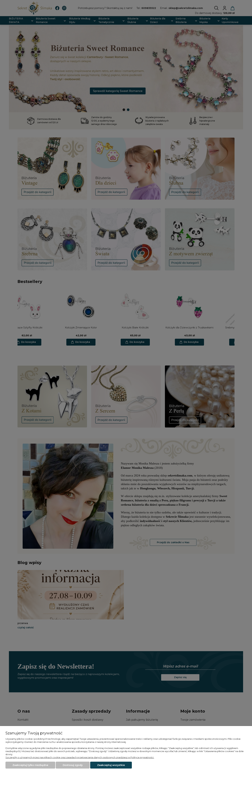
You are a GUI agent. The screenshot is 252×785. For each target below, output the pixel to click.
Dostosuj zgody (73, 765)
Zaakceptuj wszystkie (111, 765)
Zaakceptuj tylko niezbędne (30, 765)
